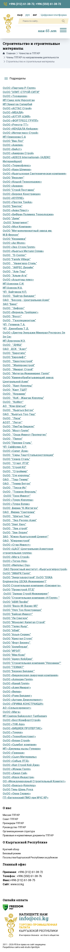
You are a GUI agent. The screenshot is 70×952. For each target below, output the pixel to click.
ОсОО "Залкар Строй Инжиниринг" (26, 593)
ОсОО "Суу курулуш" (16, 475)
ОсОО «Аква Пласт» (16, 210)
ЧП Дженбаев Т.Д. (16, 328)
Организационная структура (19, 831)
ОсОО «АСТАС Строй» (17, 108)
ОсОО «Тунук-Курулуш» (18, 499)
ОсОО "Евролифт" (14, 357)
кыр (20, 14)
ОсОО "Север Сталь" (16, 459)
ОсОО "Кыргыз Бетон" (18, 410)
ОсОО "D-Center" (14, 255)
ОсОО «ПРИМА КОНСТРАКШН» (23, 703)
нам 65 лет (47, 31)
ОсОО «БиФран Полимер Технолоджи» (28, 214)
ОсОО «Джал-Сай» (15, 773)
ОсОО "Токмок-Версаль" (20, 491)
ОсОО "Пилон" (13, 438)
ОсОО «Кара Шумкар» (17, 169)
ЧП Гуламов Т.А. (14, 324)
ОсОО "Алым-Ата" (15, 275)
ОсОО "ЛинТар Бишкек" (19, 426)
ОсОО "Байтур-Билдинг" (19, 296)
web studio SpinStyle (30, 947)
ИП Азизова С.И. (13, 283)
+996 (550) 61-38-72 (48, 4)
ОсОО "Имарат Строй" (18, 369)
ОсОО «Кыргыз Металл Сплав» (23, 251)
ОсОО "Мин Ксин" (14, 654)
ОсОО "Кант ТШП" (15, 389)
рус (27, 14)
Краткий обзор (11, 849)
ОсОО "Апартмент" (16, 222)
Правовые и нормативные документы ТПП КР (28, 835)
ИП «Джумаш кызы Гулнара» (22, 748)
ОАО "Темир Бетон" (17, 483)
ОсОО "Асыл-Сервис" (17, 634)
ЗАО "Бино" (10, 304)
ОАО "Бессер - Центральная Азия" (26, 300)
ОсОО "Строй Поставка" (19, 190)
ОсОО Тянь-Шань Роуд (18, 789)
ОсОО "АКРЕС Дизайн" (18, 267)
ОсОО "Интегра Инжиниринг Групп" (26, 373)
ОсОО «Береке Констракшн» (22, 194)
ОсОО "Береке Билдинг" (19, 671)
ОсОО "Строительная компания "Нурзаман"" (32, 663)
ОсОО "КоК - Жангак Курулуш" (23, 398)
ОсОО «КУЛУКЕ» (13, 198)
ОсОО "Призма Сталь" (17, 442)
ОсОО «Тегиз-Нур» (15, 561)
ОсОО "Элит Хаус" (14, 524)
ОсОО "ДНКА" (12, 345)
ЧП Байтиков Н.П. (15, 291)
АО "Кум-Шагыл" (14, 406)
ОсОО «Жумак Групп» (17, 769)
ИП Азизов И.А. (13, 287)
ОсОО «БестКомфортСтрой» (22, 720)
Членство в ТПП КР (29, 53)
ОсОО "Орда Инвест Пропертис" (25, 434)
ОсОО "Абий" (11, 630)
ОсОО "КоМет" (13, 402)
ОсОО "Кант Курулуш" (18, 385)
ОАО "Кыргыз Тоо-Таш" (19, 414)
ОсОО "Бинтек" (12, 206)
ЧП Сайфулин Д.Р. (15, 446)
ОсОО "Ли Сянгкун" (15, 618)
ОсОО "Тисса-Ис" (15, 487)
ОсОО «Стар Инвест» (17, 544)
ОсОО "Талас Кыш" (16, 626)
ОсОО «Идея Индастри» (18, 777)
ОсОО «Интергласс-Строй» (20, 132)
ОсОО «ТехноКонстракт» (19, 736)
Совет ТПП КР (10, 819)
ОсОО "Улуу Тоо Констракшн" (22, 610)
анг (35, 14)
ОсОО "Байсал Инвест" (18, 614)
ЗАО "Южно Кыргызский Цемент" (26, 536)
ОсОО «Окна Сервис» (17, 793)
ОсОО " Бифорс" (14, 308)
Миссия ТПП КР (11, 815)
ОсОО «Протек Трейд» (17, 202)
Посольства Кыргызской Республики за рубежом (30, 857)
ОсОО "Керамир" (14, 393)
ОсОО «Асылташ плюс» (18, 279)
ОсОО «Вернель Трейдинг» (20, 312)
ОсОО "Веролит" (13, 177)
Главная (10, 53)
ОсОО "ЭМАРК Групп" (17, 573)
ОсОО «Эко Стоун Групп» (19, 247)
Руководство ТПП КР (14, 827)
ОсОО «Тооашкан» (15, 96)
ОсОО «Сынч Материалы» (20, 756)
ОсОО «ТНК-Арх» (14, 724)
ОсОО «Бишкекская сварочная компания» (30, 675)
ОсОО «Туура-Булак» (16, 504)
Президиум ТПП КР (13, 823)
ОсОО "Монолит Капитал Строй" (24, 622)
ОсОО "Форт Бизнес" (17, 642)
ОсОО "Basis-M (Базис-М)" (20, 606)
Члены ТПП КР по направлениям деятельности (32, 57)
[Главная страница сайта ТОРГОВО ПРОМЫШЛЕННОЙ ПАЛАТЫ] (8, 23)
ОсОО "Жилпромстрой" (19, 365)
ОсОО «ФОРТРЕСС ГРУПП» (20, 120)
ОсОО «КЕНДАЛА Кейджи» (20, 128)
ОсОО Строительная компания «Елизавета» (32, 585)
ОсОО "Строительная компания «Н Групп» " (31, 597)
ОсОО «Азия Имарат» (17, 687)
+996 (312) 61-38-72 (21, 4)
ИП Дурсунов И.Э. (14, 340)
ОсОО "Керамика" (14, 238)
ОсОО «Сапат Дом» (15, 451)
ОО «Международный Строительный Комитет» (34, 781)
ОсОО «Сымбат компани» (20, 744)
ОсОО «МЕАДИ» (13, 112)
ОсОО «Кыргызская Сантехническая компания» (34, 173)
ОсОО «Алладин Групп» (18, 679)
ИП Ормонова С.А (14, 137)
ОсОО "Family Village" (17, 259)
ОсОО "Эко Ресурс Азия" (20, 520)
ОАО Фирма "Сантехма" (19, 512)
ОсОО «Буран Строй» (16, 740)
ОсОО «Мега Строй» (16, 557)
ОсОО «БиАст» (12, 149)
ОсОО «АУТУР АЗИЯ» (17, 116)
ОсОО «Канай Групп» (16, 683)
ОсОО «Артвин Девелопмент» (23, 699)
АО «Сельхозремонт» (17, 707)
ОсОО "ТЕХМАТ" (13, 667)
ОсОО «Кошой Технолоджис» (22, 181)
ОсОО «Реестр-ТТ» (15, 124)
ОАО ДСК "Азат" (15, 349)
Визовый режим (12, 853)
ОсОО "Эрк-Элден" (15, 532)
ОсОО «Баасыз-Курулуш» (19, 785)
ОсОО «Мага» (12, 712)
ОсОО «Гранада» (14, 752)
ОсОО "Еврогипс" (14, 353)
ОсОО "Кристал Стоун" (18, 638)
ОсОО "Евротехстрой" (18, 361)
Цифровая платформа (54, 15)
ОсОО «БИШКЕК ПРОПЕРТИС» (22, 728)
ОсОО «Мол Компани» (17, 226)
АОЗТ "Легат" (12, 422)
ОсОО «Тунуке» (13, 732)
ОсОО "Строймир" (15, 471)
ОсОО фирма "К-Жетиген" (20, 508)
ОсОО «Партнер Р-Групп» (19, 88)
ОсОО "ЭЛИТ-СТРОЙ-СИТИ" (21, 92)
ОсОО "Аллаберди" (16, 646)
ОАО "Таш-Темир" (16, 479)
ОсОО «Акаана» (13, 185)
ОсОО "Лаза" (12, 418)
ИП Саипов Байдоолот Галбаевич (25, 716)
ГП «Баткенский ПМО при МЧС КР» (25, 797)
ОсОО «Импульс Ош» (16, 565)
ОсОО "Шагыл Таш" (16, 516)
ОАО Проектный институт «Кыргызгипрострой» (35, 569)
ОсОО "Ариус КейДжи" (18, 659)
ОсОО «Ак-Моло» (14, 243)
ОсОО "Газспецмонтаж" (19, 320)
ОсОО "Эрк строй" (15, 528)
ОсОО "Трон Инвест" (17, 495)
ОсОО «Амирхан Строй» (18, 153)
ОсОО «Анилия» (13, 145)
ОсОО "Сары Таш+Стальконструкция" (28, 455)
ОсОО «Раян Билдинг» (17, 695)
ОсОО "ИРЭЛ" (12, 650)
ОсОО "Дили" (11, 218)
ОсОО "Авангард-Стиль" (20, 263)
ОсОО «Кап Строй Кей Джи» (21, 765)
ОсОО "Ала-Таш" (14, 271)
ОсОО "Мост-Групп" (16, 430)
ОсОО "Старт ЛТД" (16, 463)
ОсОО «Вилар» (12, 691)
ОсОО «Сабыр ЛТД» (16, 761)
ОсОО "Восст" (12, 316)
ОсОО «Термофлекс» (17, 165)
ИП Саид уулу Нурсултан (19, 100)
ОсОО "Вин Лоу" (13, 141)
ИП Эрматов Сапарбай (17, 104)
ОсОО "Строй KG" (14, 467)
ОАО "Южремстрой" (16, 540)
